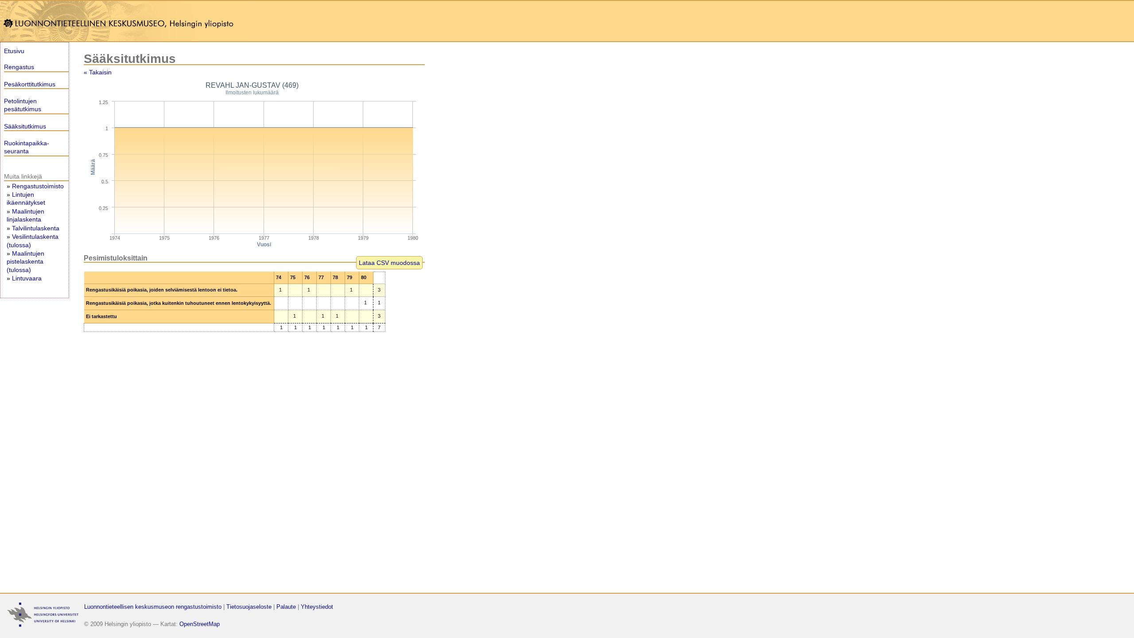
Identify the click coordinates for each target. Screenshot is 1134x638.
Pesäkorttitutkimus (29, 84)
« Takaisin (98, 72)
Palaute (286, 606)
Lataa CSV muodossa (389, 262)
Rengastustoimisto (38, 186)
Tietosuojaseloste (249, 606)
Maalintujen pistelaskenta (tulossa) (25, 261)
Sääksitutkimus (25, 126)
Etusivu (14, 50)
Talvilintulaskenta (35, 228)
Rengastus (19, 66)
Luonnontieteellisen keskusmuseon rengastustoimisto (152, 606)
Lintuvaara (27, 278)
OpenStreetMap (199, 624)
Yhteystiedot (317, 606)
